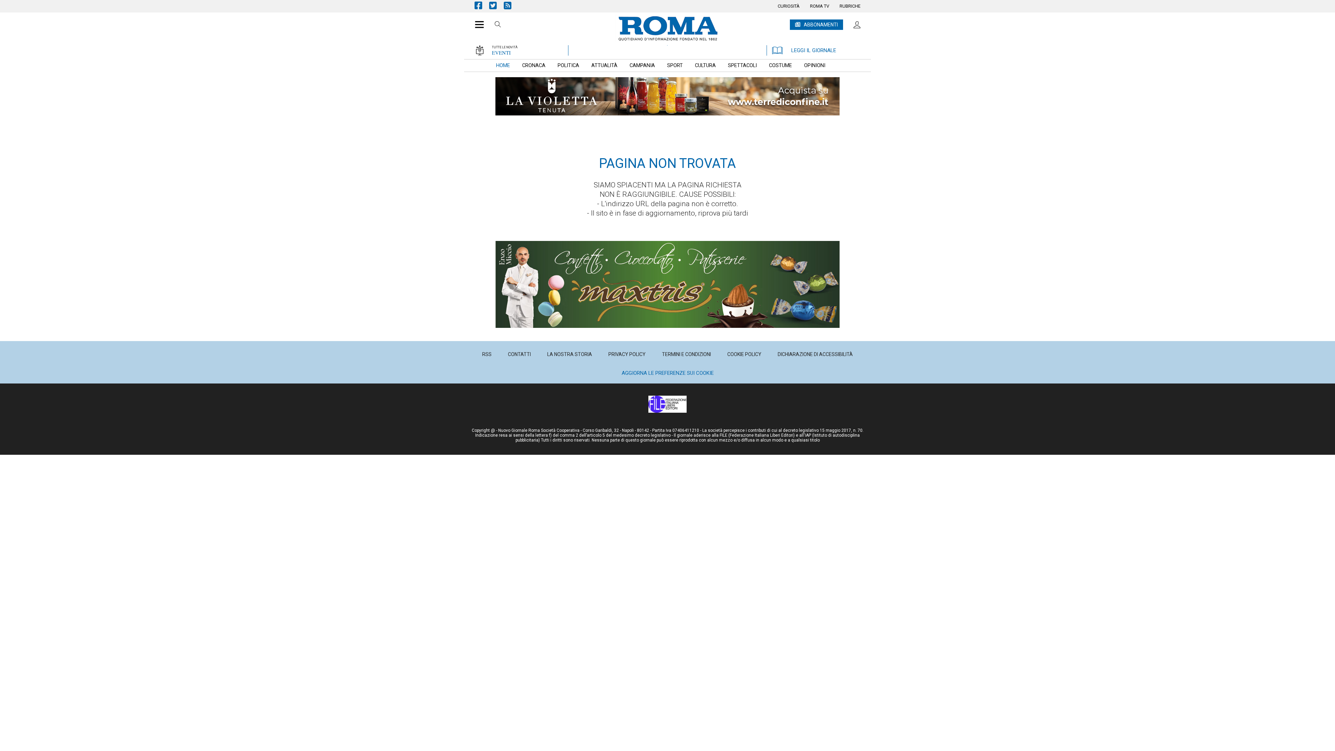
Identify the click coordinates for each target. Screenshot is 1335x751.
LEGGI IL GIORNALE (813, 50)
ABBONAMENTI (821, 24)
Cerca (498, 25)
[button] (476, 21)
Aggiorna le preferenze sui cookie (668, 373)
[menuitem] (788, 6)
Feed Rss (511, 5)
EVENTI (501, 52)
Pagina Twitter (496, 5)
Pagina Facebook (482, 5)
